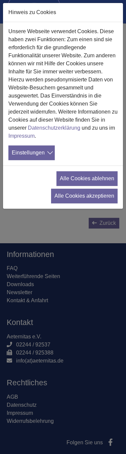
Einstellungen (28, 152)
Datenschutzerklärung (54, 128)
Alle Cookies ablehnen (87, 178)
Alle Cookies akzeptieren (84, 196)
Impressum (21, 136)
